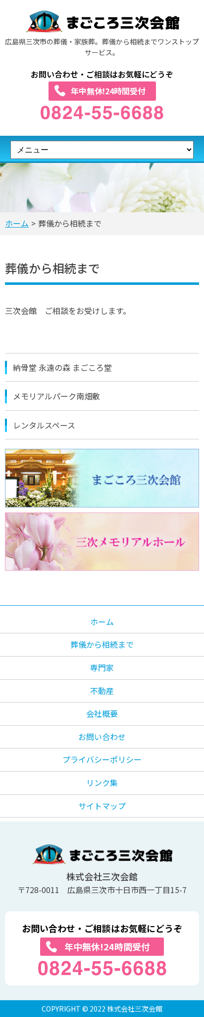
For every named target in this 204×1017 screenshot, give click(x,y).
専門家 (102, 667)
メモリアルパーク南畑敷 (56, 396)
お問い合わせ (102, 737)
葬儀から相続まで (102, 644)
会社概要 (102, 713)
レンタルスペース (44, 425)
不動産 (102, 691)
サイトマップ (102, 806)
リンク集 (102, 782)
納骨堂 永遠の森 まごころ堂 (62, 367)
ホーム (17, 223)
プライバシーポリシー (102, 759)
